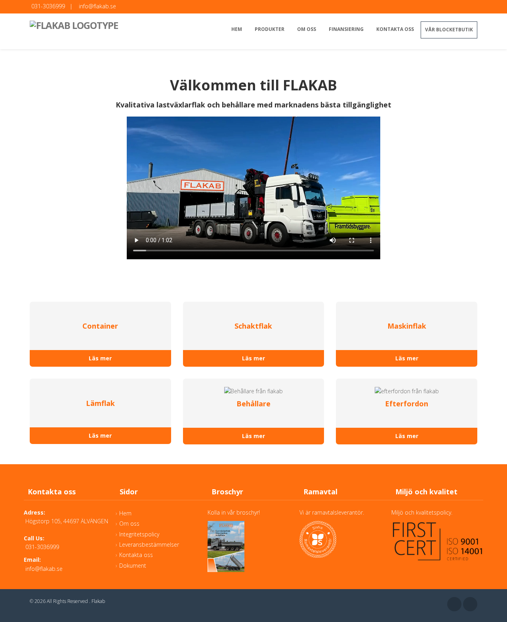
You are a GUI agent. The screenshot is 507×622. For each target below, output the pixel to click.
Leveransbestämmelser (149, 544)
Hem (236, 29)
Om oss (306, 29)
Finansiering (346, 29)
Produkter (269, 29)
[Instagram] (470, 604)
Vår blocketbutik (449, 29)
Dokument (132, 565)
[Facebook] (454, 604)
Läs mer (100, 358)
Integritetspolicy (139, 534)
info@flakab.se (97, 6)
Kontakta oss (395, 29)
